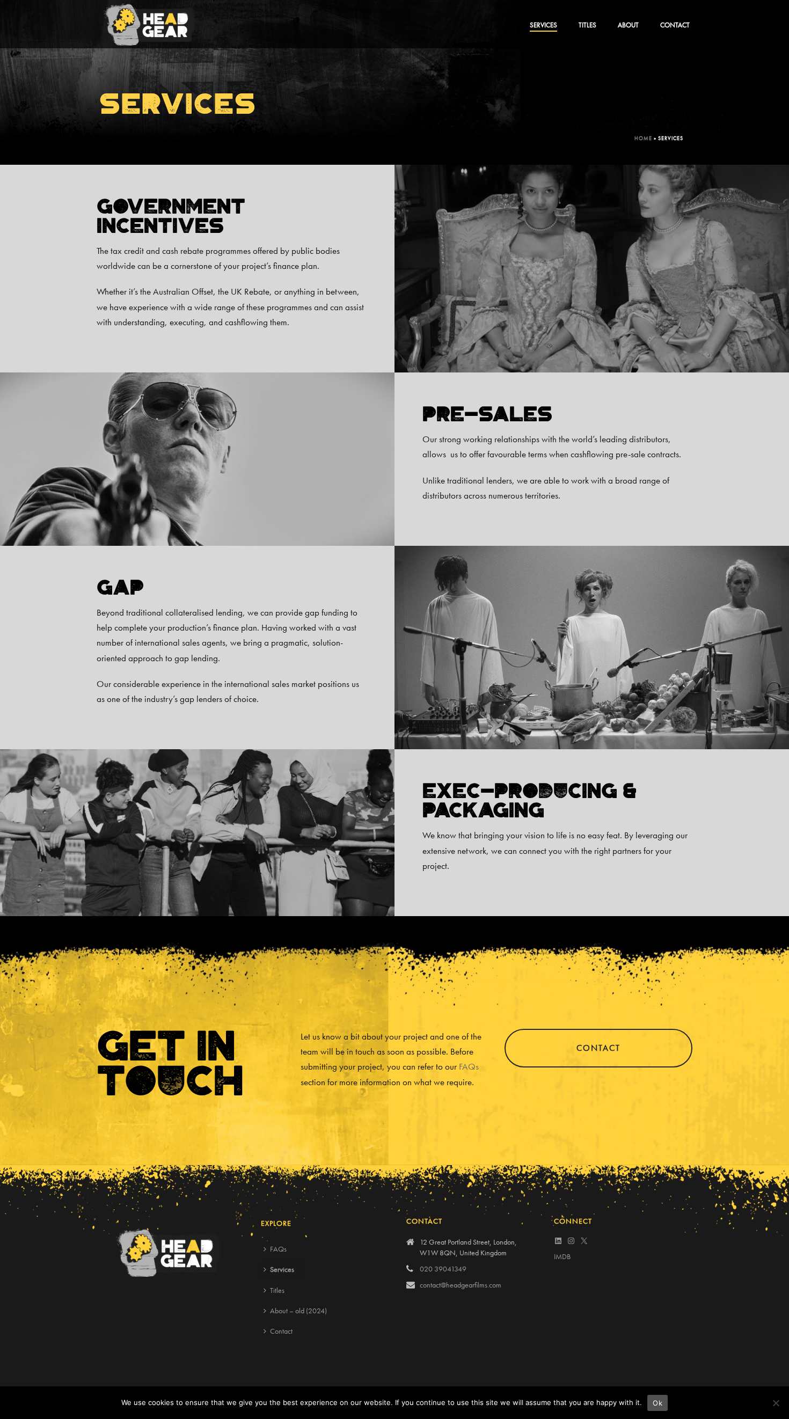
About (628, 25)
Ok (657, 1403)
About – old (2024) (298, 1310)
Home (643, 138)
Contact (675, 25)
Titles (587, 25)
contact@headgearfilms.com (460, 1285)
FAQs (469, 1066)
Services (543, 25)
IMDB (562, 1256)
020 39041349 (443, 1269)
